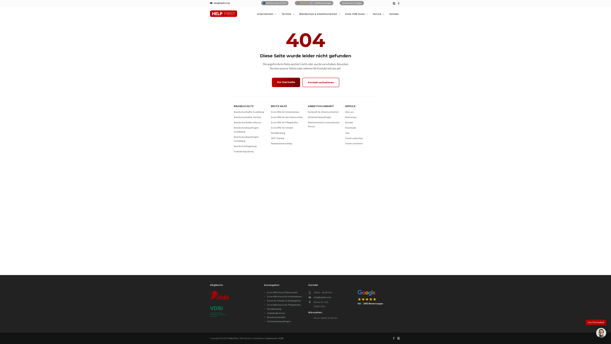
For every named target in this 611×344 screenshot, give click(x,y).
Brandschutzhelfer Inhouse (247, 122)
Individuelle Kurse (276, 313)
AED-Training (277, 138)
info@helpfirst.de (322, 297)
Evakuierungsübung (244, 151)
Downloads (350, 127)
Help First (233, 338)
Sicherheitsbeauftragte (319, 117)
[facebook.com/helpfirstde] (398, 3)
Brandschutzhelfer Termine (247, 117)
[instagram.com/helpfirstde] (394, 3)
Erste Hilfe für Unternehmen (285, 112)
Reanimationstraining (281, 143)
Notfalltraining (278, 133)
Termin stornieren (354, 143)
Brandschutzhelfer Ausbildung (249, 112)
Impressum (271, 338)
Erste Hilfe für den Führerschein (287, 117)
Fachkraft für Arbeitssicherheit (323, 112)
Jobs (347, 133)
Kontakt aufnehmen (321, 82)
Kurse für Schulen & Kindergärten (284, 300)
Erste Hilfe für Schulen (282, 127)
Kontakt (394, 14)
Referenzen (351, 117)
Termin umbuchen (354, 138)
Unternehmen (265, 14)
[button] (601, 333)
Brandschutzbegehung (245, 146)
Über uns (349, 112)
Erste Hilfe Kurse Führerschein (282, 292)
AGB (281, 338)
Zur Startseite (286, 82)
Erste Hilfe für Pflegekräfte (284, 122)
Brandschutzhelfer (276, 317)
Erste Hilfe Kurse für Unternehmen (284, 296)
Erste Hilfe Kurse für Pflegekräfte (284, 304)
